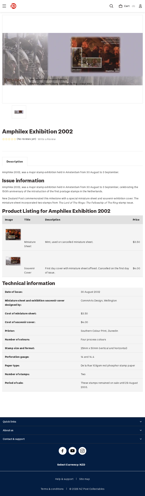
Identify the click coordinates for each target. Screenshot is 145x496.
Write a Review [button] (47, 139)
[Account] (140, 6)
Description (15, 161)
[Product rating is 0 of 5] (9, 139)
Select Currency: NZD (71, 464)
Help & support (64, 478)
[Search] (111, 6)
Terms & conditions (52, 488)
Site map (84, 478)
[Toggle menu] (4, 6)
